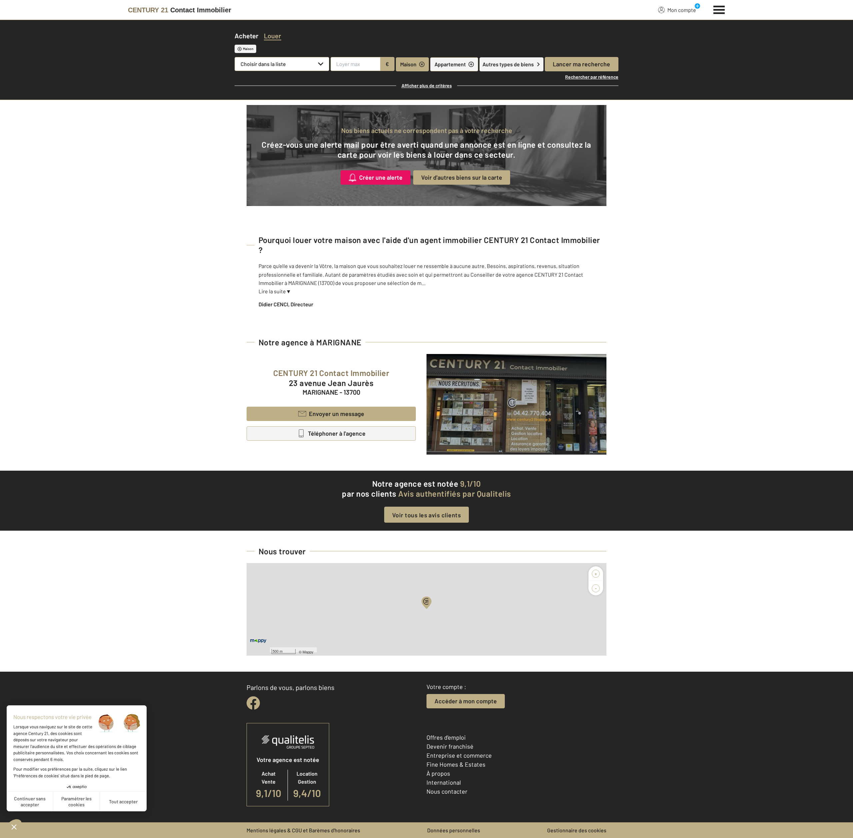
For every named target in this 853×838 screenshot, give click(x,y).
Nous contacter (446, 791)
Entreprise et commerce (459, 755)
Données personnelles (453, 830)
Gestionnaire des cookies (576, 830)
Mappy (308, 651)
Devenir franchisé (449, 746)
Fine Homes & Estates (455, 764)
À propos (438, 773)
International (443, 782)
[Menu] (719, 9)
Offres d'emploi (446, 737)
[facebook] (253, 703)
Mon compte (681, 10)
